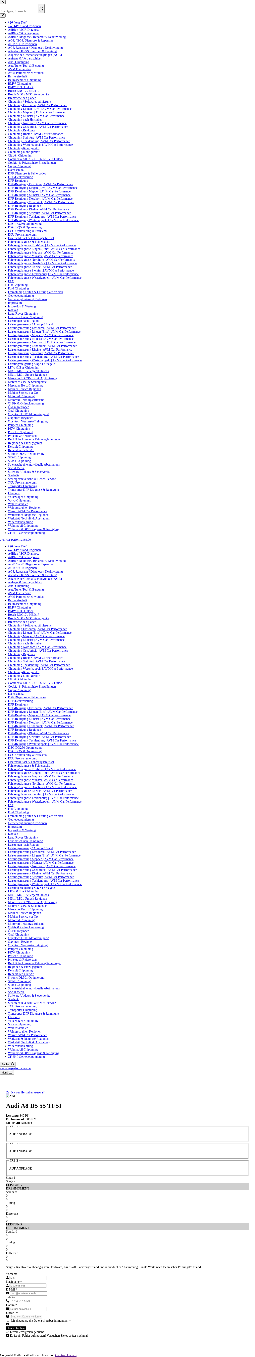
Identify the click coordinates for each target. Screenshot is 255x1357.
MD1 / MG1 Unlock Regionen (27, 898)
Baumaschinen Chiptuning (24, 604)
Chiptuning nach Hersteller (25, 643)
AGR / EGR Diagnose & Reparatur (30, 564)
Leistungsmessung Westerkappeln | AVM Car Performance (45, 884)
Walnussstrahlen (18, 1028)
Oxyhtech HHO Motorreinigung (28, 938)
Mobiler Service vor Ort (23, 916)
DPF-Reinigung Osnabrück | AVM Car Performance (41, 726)
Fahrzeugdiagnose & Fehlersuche (29, 765)
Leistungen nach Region (23, 844)
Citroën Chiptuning (20, 679)
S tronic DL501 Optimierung (26, 977)
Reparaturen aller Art (21, 974)
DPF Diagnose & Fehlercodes (27, 697)
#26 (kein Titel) (17, 546)
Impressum (15, 826)
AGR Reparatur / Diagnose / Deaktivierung (35, 571)
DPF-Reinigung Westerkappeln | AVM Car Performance (43, 744)
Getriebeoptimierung (21, 819)
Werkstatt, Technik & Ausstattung (29, 1042)
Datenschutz (16, 693)
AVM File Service (19, 593)
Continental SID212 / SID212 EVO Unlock (35, 683)
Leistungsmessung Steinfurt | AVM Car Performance (41, 877)
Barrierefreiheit (17, 600)
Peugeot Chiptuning (20, 949)
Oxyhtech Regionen (20, 941)
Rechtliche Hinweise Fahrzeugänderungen (34, 963)
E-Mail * (11, 1289)
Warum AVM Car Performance (27, 1035)
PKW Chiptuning (19, 952)
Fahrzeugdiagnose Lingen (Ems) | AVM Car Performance (44, 772)
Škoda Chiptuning (19, 984)
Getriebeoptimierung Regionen (27, 823)
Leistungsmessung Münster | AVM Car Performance (41, 862)
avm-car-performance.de (15, 539)
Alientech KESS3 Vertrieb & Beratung (32, 575)
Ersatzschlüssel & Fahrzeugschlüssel (31, 762)
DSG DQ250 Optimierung (25, 747)
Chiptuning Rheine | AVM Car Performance (35, 657)
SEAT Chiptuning (19, 981)
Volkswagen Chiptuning (23, 1020)
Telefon (11, 1297)
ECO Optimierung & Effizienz (27, 754)
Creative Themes (65, 1355)
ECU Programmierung (22, 758)
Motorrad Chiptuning (21, 920)
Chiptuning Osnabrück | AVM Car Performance (38, 650)
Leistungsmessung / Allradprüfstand (30, 848)
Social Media (16, 992)
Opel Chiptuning (18, 934)
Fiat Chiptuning (18, 808)
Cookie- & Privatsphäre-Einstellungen (32, 686)
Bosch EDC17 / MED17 (23, 614)
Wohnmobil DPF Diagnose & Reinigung (33, 1053)
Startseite (13, 999)
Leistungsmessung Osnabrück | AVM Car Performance (42, 869)
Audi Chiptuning (18, 586)
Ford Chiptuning (18, 812)
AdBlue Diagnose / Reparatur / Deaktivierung (37, 560)
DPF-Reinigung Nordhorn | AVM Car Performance (40, 722)
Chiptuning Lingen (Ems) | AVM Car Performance (40, 632)
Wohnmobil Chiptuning (23, 1049)
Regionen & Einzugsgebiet (25, 966)
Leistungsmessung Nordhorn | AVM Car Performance (42, 866)
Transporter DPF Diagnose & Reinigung (33, 1013)
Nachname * (14, 1281)
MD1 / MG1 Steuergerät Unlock (28, 895)
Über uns (14, 1017)
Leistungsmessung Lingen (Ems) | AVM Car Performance (44, 855)
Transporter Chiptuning (22, 1010)
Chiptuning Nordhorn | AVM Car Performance (37, 647)
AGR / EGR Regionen (22, 568)
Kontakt (13, 834)
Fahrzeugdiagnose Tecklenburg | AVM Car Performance (43, 798)
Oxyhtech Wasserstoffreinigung (28, 945)
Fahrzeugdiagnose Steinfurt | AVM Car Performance (41, 794)
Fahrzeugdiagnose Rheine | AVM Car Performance (40, 790)
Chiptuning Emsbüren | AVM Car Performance (37, 629)
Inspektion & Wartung (22, 830)
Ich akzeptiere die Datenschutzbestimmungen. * (40, 1320)
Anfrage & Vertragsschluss (25, 582)
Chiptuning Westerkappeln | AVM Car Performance (40, 668)
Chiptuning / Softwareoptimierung (29, 625)
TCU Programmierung (22, 1006)
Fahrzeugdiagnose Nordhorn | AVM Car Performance (41, 783)
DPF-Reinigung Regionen (24, 729)
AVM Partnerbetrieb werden (26, 596)
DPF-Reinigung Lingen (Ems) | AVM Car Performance (42, 711)
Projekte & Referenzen (22, 959)
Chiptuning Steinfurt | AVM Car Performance (36, 661)
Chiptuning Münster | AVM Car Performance (36, 639)
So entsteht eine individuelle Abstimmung (34, 988)
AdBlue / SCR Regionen (23, 557)
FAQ (11, 805)
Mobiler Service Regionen (24, 913)
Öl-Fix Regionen (18, 931)
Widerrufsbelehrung (20, 1046)
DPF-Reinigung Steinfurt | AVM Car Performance (39, 736)
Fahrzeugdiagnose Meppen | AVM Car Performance (40, 776)
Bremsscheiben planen (22, 621)
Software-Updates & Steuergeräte (29, 995)
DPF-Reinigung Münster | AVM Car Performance (39, 719)
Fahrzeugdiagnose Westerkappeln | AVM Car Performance (44, 801)
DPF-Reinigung (18, 704)
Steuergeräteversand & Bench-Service (32, 1002)
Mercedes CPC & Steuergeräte (27, 905)
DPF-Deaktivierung (20, 701)
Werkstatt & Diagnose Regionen (28, 1038)
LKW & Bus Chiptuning (23, 891)
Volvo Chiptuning (19, 1024)
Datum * (11, 1305)
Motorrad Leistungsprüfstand (26, 923)
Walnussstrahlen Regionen (24, 1031)
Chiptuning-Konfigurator (23, 672)
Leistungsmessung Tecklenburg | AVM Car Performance (43, 880)
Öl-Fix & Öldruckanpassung (26, 927)
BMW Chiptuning (19, 607)
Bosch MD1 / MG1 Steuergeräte (28, 618)
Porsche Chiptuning (20, 956)
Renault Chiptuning (20, 970)
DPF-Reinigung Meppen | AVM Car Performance (39, 715)
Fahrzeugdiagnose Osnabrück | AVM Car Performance (42, 787)
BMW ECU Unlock (20, 611)
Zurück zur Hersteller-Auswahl (25, 1092)
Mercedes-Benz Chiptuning (25, 909)
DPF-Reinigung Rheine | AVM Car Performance (38, 733)
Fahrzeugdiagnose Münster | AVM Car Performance (40, 780)
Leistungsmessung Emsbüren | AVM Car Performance (42, 851)
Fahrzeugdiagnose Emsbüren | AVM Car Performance (42, 769)
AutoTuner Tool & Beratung (26, 589)
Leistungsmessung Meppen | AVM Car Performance (41, 859)
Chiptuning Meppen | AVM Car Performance (36, 636)
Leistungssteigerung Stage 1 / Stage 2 (31, 887)
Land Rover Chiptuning (23, 837)
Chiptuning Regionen (21, 654)
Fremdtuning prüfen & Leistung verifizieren (35, 816)
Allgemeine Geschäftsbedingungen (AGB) (35, 578)
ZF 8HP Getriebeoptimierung (26, 1056)
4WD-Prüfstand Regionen (24, 550)
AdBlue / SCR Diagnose (23, 553)
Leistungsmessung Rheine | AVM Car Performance (40, 873)
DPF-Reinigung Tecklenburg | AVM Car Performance (42, 740)
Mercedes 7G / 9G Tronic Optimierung (32, 902)
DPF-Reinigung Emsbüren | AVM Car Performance (40, 708)
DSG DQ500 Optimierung (25, 751)
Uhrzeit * (12, 1312)
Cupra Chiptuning (19, 690)
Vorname (11, 1274)
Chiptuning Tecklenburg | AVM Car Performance (39, 665)
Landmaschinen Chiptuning (25, 841)
